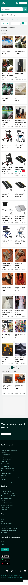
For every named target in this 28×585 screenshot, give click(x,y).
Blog (2, 519)
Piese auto (4, 461)
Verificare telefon (6, 498)
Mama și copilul (6, 466)
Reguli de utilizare (6, 502)
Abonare (5, 549)
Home (5, 19)
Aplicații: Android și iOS (8, 496)
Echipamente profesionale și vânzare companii (12, 478)
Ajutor (3, 500)
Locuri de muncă (6, 454)
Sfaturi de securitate (7, 505)
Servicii (3, 475)
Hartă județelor (5, 507)
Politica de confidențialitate (9, 528)
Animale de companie (7, 471)
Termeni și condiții (6, 523)
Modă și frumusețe (6, 459)
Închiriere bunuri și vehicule (9, 482)
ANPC (3, 521)
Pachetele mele (6, 491)
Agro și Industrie (6, 473)
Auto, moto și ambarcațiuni (9, 450)
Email (2, 542)
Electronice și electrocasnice (10, 457)
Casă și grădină (5, 464)
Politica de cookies (7, 526)
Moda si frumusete (14, 19)
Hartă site (4, 509)
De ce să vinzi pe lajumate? (9, 493)
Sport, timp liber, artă (7, 468)
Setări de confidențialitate (9, 530)
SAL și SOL (4, 533)
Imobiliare (4, 452)
